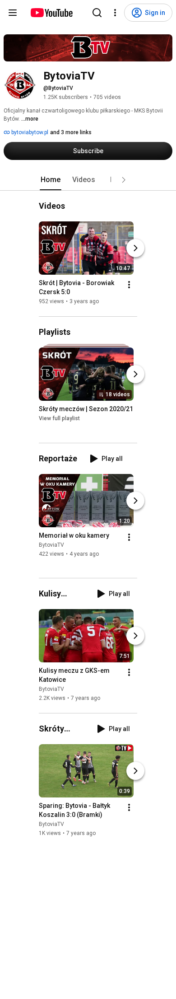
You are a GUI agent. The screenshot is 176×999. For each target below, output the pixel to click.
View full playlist (59, 419)
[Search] (97, 12)
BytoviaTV (51, 545)
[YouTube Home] (51, 12)
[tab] (50, 180)
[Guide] (12, 12)
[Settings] (115, 12)
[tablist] (88, 180)
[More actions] (129, 285)
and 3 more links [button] (71, 132)
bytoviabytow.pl (29, 132)
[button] (123, 180)
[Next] (135, 248)
